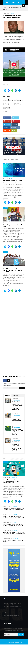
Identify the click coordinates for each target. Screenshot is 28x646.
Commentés (15, 395)
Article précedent (8, 140)
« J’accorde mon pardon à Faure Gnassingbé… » (6, 109)
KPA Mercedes (13, 178)
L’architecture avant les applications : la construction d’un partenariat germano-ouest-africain (17, 419)
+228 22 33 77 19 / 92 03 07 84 (15, 614)
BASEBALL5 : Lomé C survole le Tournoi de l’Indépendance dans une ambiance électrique (17, 432)
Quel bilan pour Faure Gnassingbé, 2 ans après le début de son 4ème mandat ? (13, 270)
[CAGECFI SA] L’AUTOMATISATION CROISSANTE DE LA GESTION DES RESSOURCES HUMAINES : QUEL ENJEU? (13, 509)
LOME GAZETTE (14, 13)
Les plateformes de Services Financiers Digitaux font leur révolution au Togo (11, 481)
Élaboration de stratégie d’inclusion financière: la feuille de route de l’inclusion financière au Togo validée (13, 517)
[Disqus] (14, 317)
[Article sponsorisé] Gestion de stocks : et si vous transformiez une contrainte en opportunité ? (13, 525)
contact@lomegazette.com (13, 615)
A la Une (6, 163)
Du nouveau (7, 395)
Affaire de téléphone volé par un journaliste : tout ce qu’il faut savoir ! (14, 181)
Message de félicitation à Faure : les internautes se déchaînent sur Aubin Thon (12, 143)
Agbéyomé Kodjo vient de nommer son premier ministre (18, 100)
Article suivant (7, 150)
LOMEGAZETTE (14, 2)
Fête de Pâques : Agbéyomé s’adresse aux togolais (8, 100)
